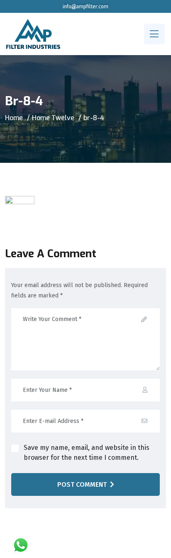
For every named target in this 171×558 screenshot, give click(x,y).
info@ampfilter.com (85, 6)
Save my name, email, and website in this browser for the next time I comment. (86, 452)
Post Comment (82, 484)
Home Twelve (53, 118)
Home (14, 118)
